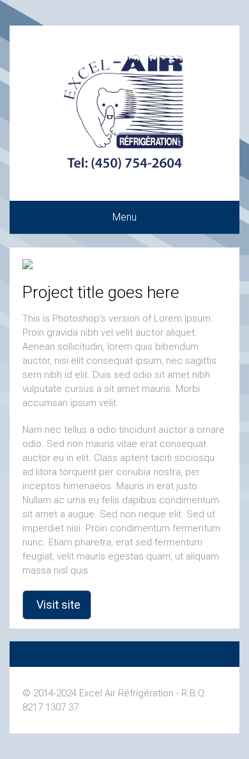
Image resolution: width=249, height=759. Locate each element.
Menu (124, 217)
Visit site (58, 604)
